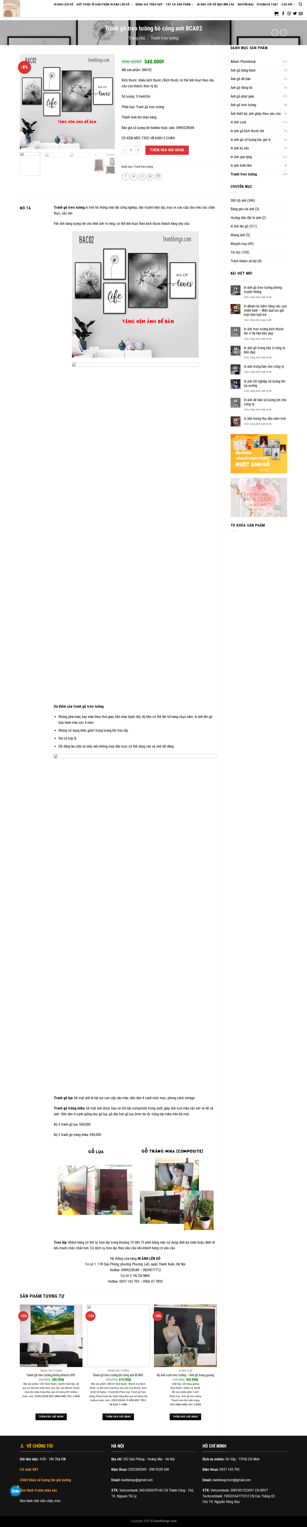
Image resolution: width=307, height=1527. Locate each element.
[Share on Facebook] (125, 176)
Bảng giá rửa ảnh (242, 209)
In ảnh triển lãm (241, 165)
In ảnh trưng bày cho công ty (264, 366)
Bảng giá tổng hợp (149, 4)
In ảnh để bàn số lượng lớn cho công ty (265, 402)
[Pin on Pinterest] (150, 176)
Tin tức (236, 252)
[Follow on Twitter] (295, 14)
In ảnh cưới (238, 122)
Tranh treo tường (164, 38)
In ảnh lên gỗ (239, 226)
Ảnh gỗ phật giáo (242, 96)
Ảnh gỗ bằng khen (243, 70)
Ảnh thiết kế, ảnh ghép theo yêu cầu (256, 114)
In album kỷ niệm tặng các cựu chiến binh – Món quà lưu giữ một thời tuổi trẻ (265, 310)
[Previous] (27, 101)
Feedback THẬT (267, 4)
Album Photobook (243, 61)
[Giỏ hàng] (276, 14)
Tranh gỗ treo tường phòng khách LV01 (51, 1375)
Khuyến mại (246, 4)
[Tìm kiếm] (300, 4)
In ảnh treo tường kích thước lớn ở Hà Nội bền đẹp (264, 331)
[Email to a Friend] (142, 176)
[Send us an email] (301, 14)
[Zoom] (25, 143)
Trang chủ (137, 38)
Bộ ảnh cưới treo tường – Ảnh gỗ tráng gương (185, 1375)
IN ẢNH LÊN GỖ (63, 4)
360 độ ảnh (238, 200)
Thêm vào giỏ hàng (167, 150)
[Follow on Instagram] (289, 14)
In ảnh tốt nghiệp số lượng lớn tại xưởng (264, 383)
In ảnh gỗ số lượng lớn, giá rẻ (251, 140)
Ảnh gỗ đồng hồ (241, 87)
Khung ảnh (238, 235)
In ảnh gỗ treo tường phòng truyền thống (263, 289)
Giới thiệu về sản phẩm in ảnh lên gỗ (102, 4)
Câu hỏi (286, 4)
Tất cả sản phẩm (178, 4)
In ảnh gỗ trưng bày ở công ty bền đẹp (264, 350)
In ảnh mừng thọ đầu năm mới (265, 418)
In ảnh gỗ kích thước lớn (247, 131)
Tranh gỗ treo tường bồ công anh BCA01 (118, 1375)
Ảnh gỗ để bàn (241, 79)
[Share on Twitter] (134, 176)
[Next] (107, 101)
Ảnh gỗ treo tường (243, 105)
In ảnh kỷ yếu (240, 148)
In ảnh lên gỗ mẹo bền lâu (215, 4)
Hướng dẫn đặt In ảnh (246, 218)
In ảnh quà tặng (241, 157)
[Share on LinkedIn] (158, 176)
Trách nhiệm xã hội (244, 261)
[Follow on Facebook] (283, 14)
